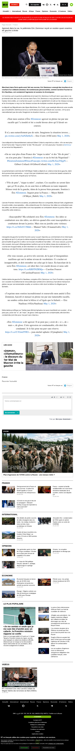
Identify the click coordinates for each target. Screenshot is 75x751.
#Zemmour (36, 118)
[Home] (5, 5)
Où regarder (35, 4)
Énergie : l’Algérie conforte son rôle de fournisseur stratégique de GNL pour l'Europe (26, 593)
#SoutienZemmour (15, 160)
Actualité (6, 11)
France (38, 11)
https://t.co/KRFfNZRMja (31, 269)
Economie (53, 11)
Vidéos (70, 11)
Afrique (31, 11)
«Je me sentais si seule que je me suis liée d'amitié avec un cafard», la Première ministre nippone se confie (18, 630)
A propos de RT (37, 720)
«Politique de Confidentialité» (56, 743)
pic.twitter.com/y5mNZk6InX (19, 135)
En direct (14, 4)
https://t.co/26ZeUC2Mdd (19, 226)
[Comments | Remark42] (37, 408)
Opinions (45, 11)
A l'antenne (62, 11)
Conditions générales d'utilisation (37, 722)
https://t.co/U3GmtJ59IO (17, 331)
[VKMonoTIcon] (43, 4)
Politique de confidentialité (37, 724)
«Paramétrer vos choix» (7, 741)
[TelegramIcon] (54, 4)
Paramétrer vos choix (37, 727)
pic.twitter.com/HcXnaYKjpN (52, 160)
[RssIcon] (57, 4)
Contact (37, 731)
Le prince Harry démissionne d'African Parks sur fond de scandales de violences (60, 609)
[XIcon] (50, 4)
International (16, 11)
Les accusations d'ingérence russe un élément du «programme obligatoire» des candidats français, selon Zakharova (60, 652)
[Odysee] (47, 4)
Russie (24, 11)
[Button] (71, 4)
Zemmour (67, 145)
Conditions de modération (37, 729)
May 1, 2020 (63, 135)
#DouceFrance (31, 160)
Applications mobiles (37, 734)
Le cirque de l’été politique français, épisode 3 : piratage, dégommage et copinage (26, 563)
